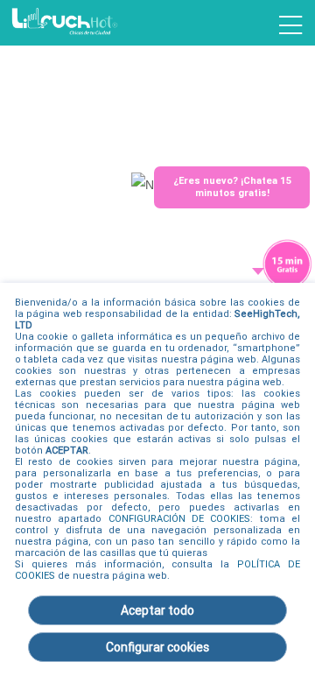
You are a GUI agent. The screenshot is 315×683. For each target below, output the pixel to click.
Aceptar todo (157, 610)
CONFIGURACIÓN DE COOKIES (179, 519)
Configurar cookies (157, 647)
